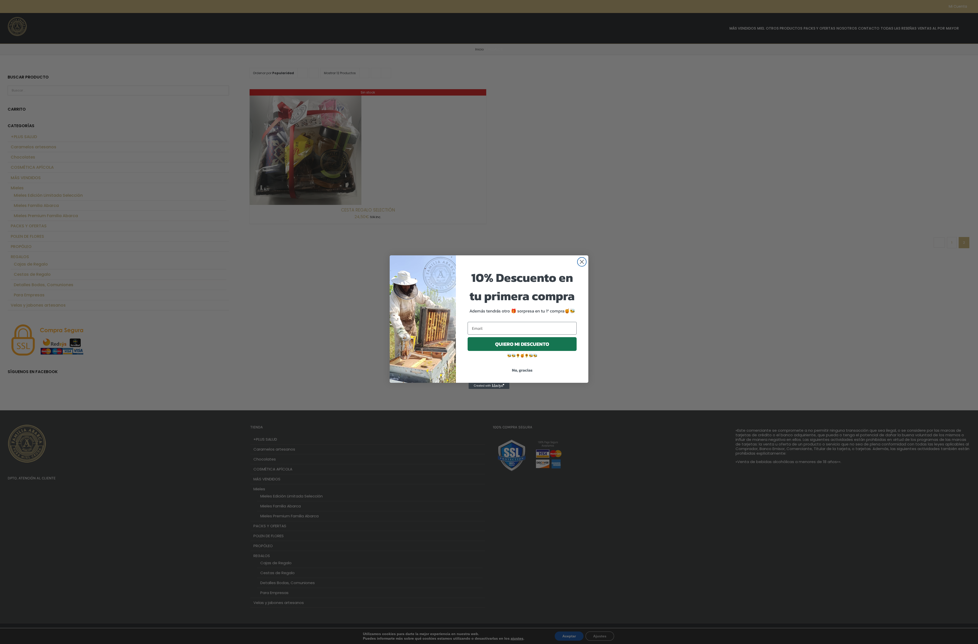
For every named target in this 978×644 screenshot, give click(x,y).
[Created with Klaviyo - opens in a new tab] (489, 386)
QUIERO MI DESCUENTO (522, 344)
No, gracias (522, 370)
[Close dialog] (581, 261)
